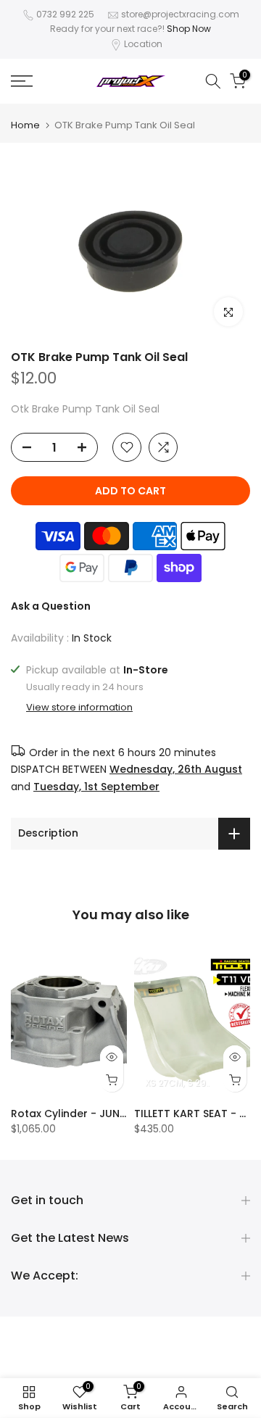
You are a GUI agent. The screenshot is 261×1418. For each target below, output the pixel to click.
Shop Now (189, 28)
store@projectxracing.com (180, 14)
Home (25, 125)
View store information (79, 707)
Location (143, 44)
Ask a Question (51, 606)
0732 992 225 (65, 14)
